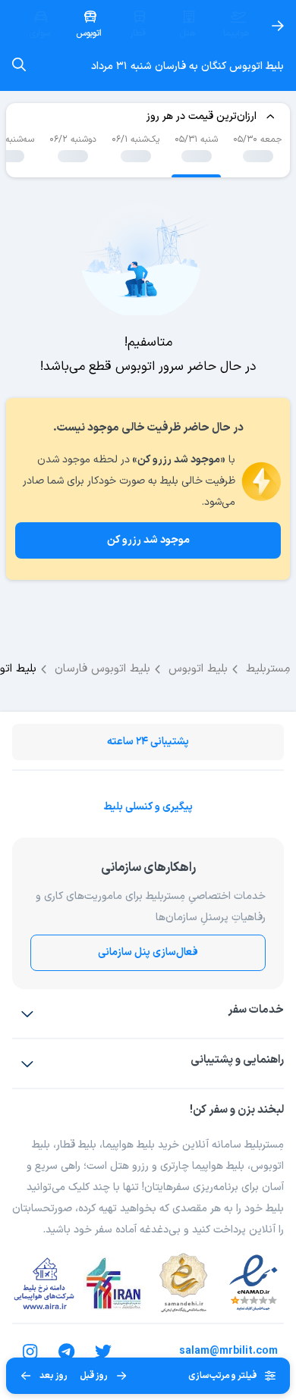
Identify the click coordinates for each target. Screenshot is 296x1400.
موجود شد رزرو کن (148, 540)
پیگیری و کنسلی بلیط (148, 807)
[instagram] (30, 1351)
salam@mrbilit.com (228, 1351)
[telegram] (67, 1351)
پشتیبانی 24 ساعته (148, 742)
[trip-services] (27, 1013)
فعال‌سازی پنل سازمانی (148, 952)
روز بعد (53, 1376)
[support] (27, 1063)
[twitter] (103, 1351)
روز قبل (94, 1376)
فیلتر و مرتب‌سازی (222, 1376)
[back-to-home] (278, 26)
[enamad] (253, 1283)
